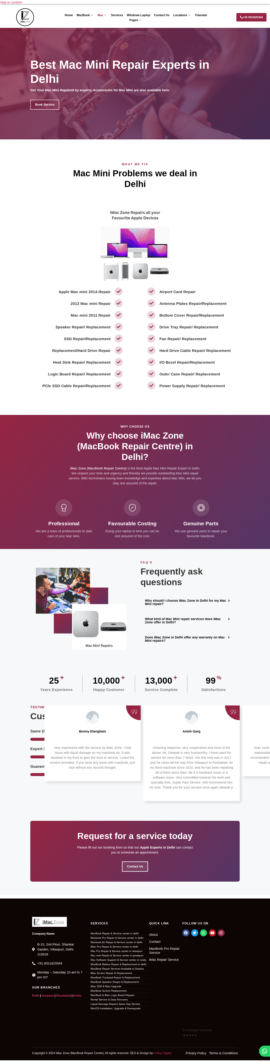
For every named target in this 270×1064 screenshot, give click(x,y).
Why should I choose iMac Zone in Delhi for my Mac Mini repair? (185, 602)
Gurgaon (48, 995)
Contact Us (162, 15)
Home (69, 15)
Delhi (35, 995)
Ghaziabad (63, 995)
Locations (180, 15)
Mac (100, 15)
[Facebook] (185, 932)
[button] (187, 602)
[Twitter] (194, 932)
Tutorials (201, 15)
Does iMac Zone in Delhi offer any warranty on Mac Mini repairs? (185, 638)
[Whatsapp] (203, 932)
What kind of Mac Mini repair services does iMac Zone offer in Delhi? (183, 620)
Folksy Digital (162, 1053)
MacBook (83, 15)
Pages (133, 20)
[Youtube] (212, 932)
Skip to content (11, 2)
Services (117, 15)
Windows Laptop (138, 15)
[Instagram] (221, 932)
